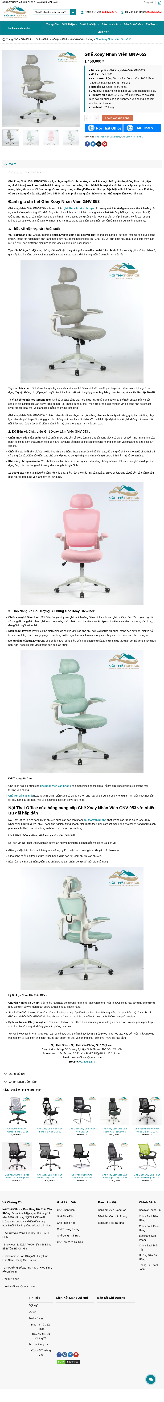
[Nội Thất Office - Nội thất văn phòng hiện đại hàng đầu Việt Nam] (15, 13)
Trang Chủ (53, 24)
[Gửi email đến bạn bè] (99, 144)
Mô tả (12, 164)
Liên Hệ (33, 1393)
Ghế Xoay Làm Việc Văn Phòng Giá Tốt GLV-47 (147, 1130)
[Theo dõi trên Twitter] (70, 1354)
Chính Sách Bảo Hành (23, 1081)
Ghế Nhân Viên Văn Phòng (77, 39)
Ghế (38, 39)
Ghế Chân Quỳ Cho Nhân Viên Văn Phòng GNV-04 (147, 1176)
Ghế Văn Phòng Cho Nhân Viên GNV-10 (81, 1176)
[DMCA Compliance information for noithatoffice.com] (68, 1361)
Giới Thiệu (68, 24)
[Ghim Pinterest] (104, 144)
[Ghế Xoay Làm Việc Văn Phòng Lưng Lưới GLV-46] (49, 1156)
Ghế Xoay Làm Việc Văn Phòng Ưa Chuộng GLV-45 (17, 1176)
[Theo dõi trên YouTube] (75, 1354)
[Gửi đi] (73, 12)
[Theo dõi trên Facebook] (59, 1354)
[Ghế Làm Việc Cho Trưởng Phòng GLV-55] (17, 1110)
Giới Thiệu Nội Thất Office (14, 1393)
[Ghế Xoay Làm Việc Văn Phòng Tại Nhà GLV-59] (49, 1110)
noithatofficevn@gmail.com (19, 1286)
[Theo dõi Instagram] (64, 1354)
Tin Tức (151, 24)
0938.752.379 (87, 1061)
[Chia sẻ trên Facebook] (87, 144)
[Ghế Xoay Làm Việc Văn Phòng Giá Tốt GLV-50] (114, 1110)
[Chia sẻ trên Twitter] (93, 144)
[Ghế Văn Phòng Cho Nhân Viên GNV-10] (82, 1156)
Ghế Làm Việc (88, 24)
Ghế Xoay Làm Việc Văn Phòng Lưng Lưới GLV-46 (49, 1176)
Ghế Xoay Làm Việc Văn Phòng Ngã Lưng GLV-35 (114, 1176)
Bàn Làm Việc (110, 24)
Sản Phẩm (27, 39)
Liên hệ (102, 31)
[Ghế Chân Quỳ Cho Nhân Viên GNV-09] (82, 1110)
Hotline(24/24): (101, 12)
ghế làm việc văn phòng (78, 208)
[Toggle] (5, 164)
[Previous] (8, 88)
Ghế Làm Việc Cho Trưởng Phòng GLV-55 (17, 1130)
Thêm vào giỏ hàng (117, 118)
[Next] (74, 88)
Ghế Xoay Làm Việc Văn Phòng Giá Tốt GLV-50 (114, 1130)
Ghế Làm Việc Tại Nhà (132, 137)
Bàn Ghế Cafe (132, 24)
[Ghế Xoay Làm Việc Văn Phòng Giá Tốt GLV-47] (147, 1110)
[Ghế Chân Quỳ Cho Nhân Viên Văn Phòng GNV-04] (147, 1156)
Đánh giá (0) (17, 1073)
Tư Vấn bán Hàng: (143, 12)
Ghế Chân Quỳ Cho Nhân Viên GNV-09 (82, 1130)
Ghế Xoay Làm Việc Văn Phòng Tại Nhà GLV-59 (49, 1130)
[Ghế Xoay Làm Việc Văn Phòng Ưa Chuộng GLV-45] (17, 1156)
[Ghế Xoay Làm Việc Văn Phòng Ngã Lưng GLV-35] (114, 1156)
